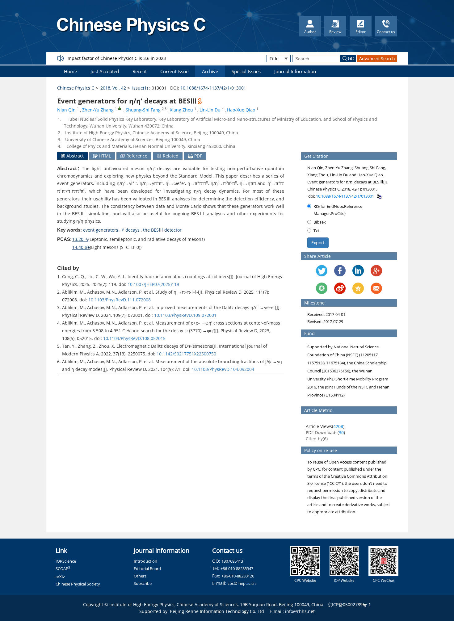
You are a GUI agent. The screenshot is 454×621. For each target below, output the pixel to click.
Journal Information (295, 71)
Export (318, 242)
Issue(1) (140, 88)
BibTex (319, 222)
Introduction (145, 561)
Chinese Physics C (75, 88)
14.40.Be (81, 247)
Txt (316, 230)
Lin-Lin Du (210, 110)
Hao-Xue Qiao (241, 110)
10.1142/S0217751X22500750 (186, 354)
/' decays (131, 230)
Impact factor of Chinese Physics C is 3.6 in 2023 (116, 58)
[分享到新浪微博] (340, 288)
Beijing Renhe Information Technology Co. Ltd (217, 611)
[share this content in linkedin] (358, 270)
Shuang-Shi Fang (143, 110)
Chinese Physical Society (78, 584)
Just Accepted (104, 71)
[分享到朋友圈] (321, 288)
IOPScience (66, 561)
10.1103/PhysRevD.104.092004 (223, 369)
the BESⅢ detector (162, 230)
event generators (100, 230)
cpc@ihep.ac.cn (242, 583)
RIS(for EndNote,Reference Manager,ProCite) (337, 210)
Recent (139, 71)
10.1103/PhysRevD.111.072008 (119, 300)
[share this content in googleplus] (376, 270)
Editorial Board (147, 568)
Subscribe (143, 583)
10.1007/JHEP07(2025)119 (153, 284)
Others (140, 576)
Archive (210, 71)
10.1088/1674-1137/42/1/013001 (213, 88)
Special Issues (246, 71)
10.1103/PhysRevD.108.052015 (134, 338)
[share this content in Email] (376, 288)
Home (70, 71)
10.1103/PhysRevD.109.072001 (185, 315)
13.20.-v (80, 239)
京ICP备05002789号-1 (349, 604)
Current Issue (174, 71)
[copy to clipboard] (379, 196)
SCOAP (63, 568)
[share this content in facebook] (340, 270)
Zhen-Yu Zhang (98, 110)
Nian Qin (66, 110)
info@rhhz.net (300, 611)
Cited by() (317, 439)
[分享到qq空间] (358, 288)
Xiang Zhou (181, 110)
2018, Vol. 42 (113, 88)
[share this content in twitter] (321, 270)
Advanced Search (377, 58)
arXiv (60, 576)
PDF (198, 156)
